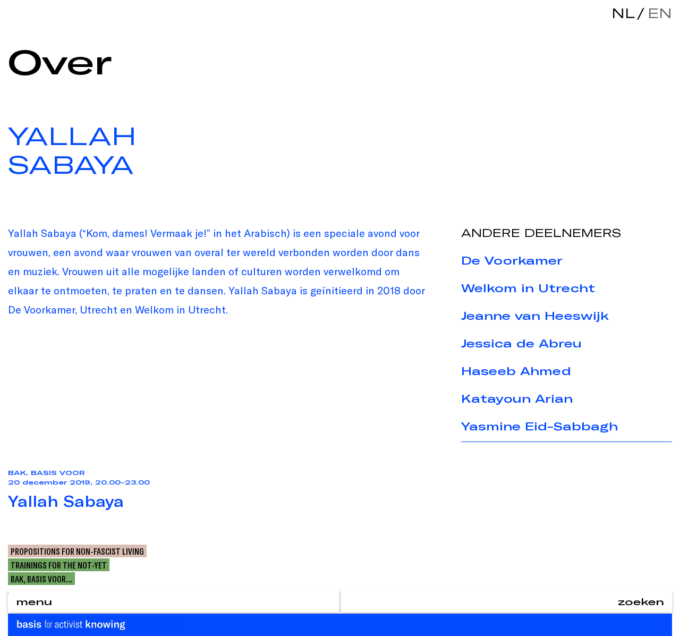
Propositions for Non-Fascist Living (77, 551)
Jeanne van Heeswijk (535, 315)
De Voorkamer (512, 260)
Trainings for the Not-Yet (59, 565)
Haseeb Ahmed (516, 370)
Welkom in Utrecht (528, 288)
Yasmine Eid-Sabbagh (539, 426)
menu (34, 601)
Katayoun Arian (517, 398)
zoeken (641, 601)
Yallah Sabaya (66, 501)
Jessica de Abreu (521, 343)
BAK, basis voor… (41, 578)
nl (623, 13)
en (657, 13)
